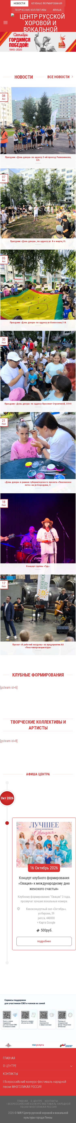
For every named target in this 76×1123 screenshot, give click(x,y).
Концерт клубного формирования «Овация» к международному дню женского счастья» (44, 883)
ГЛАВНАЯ (9, 1058)
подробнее (44, 941)
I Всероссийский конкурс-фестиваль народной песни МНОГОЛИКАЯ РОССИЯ (34, 1084)
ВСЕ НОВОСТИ (58, 77)
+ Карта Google (46, 922)
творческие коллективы (30, 9)
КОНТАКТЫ (10, 1074)
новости (19, 3)
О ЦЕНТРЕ (9, 1066)
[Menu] (5, 22)
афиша (57, 9)
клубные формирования (46, 3)
